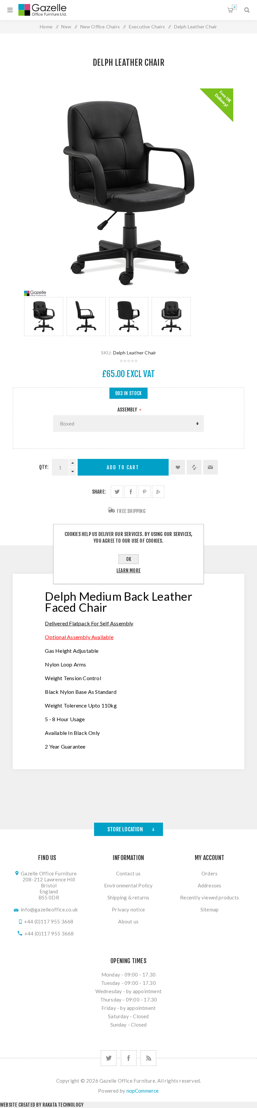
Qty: (44, 467)
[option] (43, 316)
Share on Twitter (117, 492)
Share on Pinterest (144, 492)
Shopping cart (234, 7)
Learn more (128, 570)
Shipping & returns (128, 897)
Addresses (210, 885)
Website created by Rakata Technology (41, 1105)
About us (128, 921)
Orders (209, 873)
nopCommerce (142, 1091)
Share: (99, 492)
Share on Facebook (130, 492)
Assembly (127, 409)
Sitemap (209, 909)
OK (128, 559)
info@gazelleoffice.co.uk (49, 909)
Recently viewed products (209, 897)
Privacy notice (128, 909)
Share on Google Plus (158, 492)
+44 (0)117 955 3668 (49, 921)
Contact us (128, 873)
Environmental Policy (128, 885)
